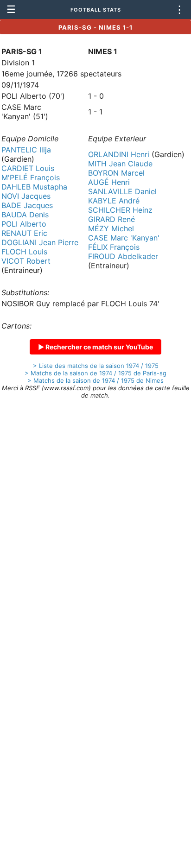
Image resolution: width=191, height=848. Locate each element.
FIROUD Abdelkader (123, 256)
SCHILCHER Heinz (120, 210)
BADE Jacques (27, 205)
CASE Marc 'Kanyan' (123, 237)
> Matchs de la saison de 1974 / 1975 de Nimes (95, 380)
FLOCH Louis (24, 251)
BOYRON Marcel (116, 172)
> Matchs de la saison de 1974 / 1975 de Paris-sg (95, 373)
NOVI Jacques (26, 196)
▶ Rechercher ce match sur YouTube (95, 347)
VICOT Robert (26, 261)
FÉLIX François (114, 247)
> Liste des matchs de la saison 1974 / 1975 (96, 365)
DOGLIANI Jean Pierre (39, 242)
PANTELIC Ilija (26, 149)
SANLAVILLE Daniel (122, 191)
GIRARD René (111, 219)
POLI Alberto (23, 223)
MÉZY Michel (111, 228)
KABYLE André (114, 200)
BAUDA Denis (25, 214)
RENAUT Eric (24, 233)
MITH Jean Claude (120, 163)
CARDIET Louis (27, 168)
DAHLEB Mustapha (34, 186)
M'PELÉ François (30, 177)
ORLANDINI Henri (118, 154)
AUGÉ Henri (109, 182)
